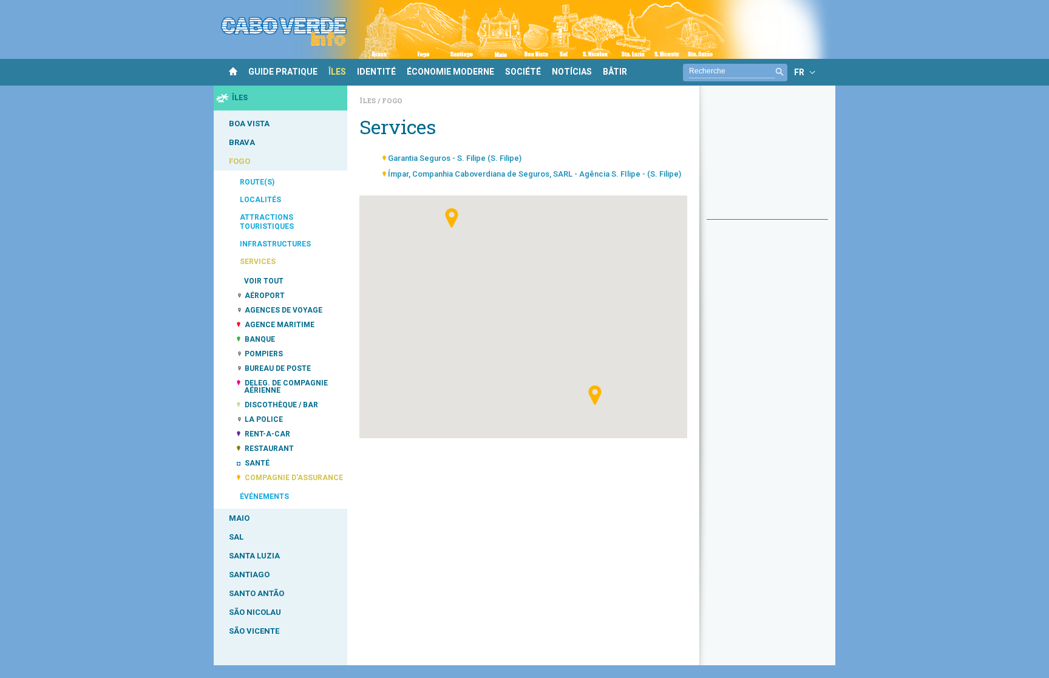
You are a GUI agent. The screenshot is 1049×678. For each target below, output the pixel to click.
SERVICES (258, 261)
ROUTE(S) (257, 182)
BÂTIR (615, 71)
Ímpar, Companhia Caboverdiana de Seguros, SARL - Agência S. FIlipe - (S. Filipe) (534, 173)
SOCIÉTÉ (523, 71)
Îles (368, 100)
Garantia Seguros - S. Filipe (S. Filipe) (454, 158)
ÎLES (337, 71)
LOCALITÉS (260, 199)
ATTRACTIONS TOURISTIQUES (267, 222)
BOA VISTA (249, 123)
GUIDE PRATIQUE (282, 71)
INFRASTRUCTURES (275, 244)
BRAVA (242, 142)
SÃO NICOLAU (255, 612)
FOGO (239, 161)
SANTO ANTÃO (256, 593)
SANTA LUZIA (254, 555)
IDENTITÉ (376, 71)
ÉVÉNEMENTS (264, 496)
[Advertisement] (767, 158)
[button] (451, 218)
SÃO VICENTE (254, 631)
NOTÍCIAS (572, 71)
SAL (236, 536)
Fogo (392, 100)
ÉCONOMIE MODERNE (450, 71)
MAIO (239, 518)
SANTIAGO (249, 574)
